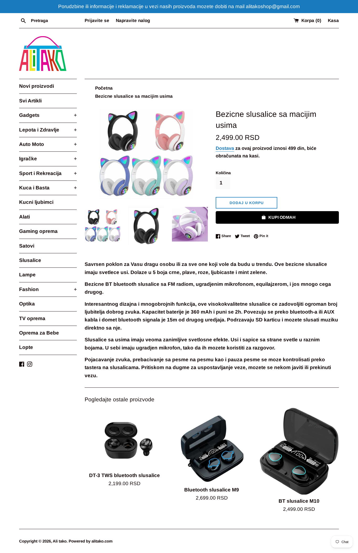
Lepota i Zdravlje (48, 130)
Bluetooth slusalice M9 (211, 489)
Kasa (333, 20)
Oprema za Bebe (39, 333)
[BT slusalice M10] (299, 451)
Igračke (48, 158)
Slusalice (30, 260)
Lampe (27, 274)
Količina (223, 173)
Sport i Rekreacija (48, 173)
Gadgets (48, 115)
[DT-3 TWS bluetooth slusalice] (124, 438)
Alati (24, 217)
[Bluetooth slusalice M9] (211, 445)
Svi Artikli (30, 100)
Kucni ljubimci (36, 202)
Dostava (225, 148)
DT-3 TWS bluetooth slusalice (124, 475)
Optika (27, 303)
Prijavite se (97, 20)
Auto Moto (48, 144)
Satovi (26, 246)
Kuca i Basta (48, 187)
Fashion (48, 289)
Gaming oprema (38, 231)
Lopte (26, 347)
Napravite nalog (133, 20)
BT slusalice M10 (299, 501)
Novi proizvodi (36, 86)
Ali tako (60, 541)
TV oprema (32, 318)
